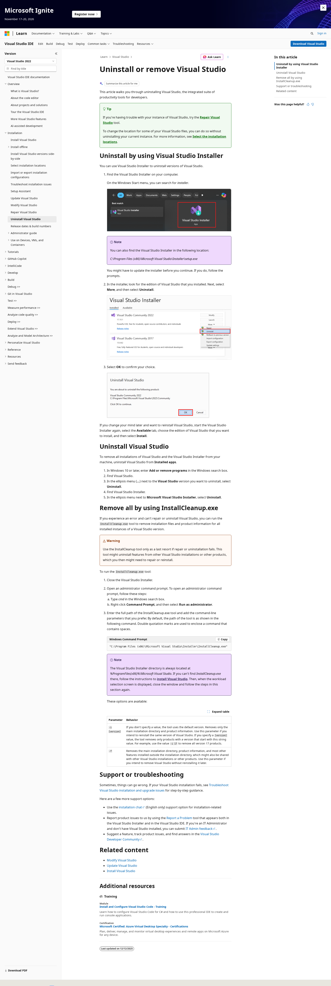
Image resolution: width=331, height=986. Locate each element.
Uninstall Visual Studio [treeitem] (26, 219)
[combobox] (31, 61)
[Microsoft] (7, 33)
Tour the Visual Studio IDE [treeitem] (27, 112)
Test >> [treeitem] (12, 300)
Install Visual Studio (121, 871)
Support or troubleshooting (293, 86)
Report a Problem (179, 818)
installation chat (130, 807)
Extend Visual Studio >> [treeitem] (23, 328)
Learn (104, 57)
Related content (286, 91)
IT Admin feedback (199, 829)
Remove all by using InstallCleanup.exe (289, 79)
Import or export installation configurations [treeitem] (29, 175)
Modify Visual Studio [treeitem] (24, 205)
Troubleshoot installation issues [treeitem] (31, 184)
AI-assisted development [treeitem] (27, 126)
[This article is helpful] (308, 104)
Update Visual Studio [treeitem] (24, 198)
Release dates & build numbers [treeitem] (31, 226)
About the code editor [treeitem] (25, 98)
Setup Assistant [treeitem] (21, 191)
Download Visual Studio (308, 44)
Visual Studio (120, 57)
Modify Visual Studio (122, 860)
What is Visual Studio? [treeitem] (25, 91)
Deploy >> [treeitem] (14, 321)
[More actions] (228, 57)
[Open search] (312, 33)
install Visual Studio (172, 679)
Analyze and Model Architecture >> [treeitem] (30, 335)
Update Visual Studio (122, 865)
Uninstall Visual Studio (290, 72)
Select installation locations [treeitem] (28, 165)
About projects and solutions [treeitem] (29, 105)
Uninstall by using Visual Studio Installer (297, 65)
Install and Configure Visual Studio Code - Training (133, 906)
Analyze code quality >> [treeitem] (23, 314)
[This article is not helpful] (312, 104)
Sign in (321, 33)
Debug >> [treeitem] (14, 286)
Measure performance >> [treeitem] (24, 308)
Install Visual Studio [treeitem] (23, 140)
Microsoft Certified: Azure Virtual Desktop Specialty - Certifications (144, 926)
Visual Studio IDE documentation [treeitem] (29, 77)
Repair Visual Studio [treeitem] (24, 212)
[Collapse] (56, 54)
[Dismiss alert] (323, 8)
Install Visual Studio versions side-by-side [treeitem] (33, 156)
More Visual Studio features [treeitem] (28, 119)
